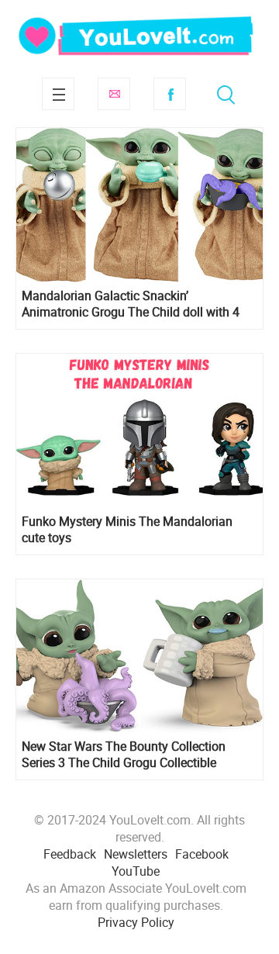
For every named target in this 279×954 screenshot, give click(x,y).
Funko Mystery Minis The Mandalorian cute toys (127, 529)
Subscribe (114, 94)
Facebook (169, 94)
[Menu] (58, 94)
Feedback (69, 853)
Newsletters (135, 853)
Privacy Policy (136, 922)
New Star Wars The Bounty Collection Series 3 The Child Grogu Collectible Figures (124, 754)
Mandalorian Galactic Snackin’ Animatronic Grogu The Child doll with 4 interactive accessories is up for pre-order (133, 304)
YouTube (136, 871)
